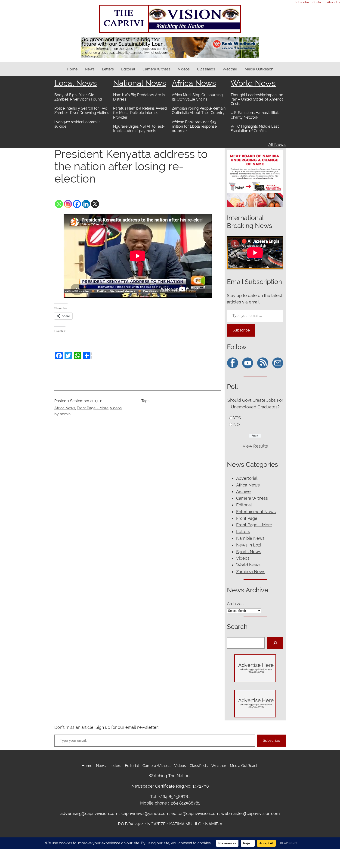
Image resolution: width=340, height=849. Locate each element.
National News (139, 83)
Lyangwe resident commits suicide (77, 124)
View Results (255, 446)
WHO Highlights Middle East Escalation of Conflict (255, 128)
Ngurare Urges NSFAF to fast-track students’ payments (139, 128)
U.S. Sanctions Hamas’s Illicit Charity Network (255, 114)
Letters (243, 531)
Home (72, 69)
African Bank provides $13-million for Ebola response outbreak (195, 126)
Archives (235, 603)
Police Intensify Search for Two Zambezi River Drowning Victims (81, 110)
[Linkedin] (86, 204)
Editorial (244, 504)
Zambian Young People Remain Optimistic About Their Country (199, 110)
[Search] (275, 643)
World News (253, 83)
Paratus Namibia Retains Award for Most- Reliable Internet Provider (140, 112)
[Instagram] (68, 204)
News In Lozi (248, 545)
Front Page (246, 518)
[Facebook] (77, 204)
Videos (116, 408)
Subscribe (241, 330)
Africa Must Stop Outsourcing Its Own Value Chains (197, 97)
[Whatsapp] (59, 204)
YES (237, 417)
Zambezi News (250, 571)
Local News (75, 83)
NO (236, 424)
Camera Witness (252, 498)
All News (277, 144)
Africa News (194, 83)
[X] (95, 204)
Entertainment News (256, 511)
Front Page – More (92, 408)
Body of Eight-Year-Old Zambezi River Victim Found (78, 97)
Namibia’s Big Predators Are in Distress (139, 97)
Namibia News (250, 538)
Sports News (248, 551)
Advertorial (246, 478)
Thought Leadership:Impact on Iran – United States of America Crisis (257, 99)
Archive (243, 491)
